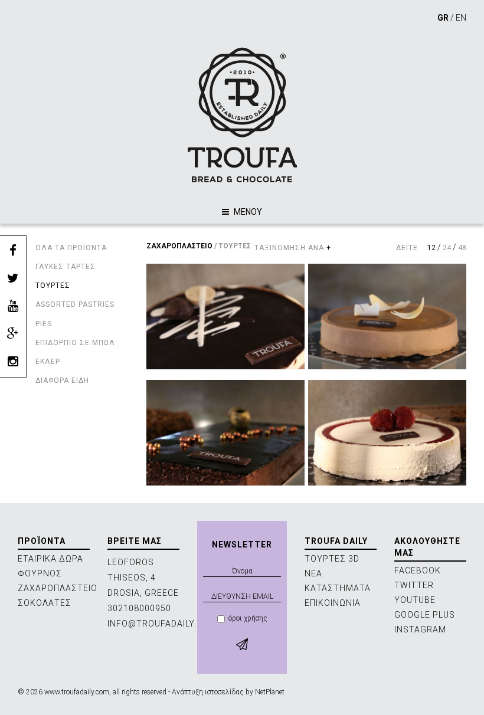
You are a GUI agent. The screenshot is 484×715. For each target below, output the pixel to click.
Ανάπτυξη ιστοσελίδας (208, 692)
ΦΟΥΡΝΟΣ (40, 573)
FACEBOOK (417, 570)
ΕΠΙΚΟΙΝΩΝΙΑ (333, 603)
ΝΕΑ (313, 573)
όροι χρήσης (247, 618)
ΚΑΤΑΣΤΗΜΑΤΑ (338, 588)
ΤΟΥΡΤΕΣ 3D (332, 558)
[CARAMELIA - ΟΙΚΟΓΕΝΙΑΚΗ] (387, 316)
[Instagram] (13, 362)
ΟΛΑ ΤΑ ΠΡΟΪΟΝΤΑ (71, 248)
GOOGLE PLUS (424, 614)
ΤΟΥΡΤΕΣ (52, 285)
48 (462, 248)
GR (443, 17)
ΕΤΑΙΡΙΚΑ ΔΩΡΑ (50, 558)
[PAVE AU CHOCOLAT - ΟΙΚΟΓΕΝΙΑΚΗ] (225, 433)
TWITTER (414, 585)
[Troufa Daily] (242, 114)
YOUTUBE (415, 600)
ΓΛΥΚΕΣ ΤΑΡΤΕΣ (65, 267)
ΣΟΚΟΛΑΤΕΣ (44, 603)
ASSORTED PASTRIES (75, 304)
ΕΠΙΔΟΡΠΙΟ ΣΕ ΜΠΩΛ (75, 343)
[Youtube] (13, 306)
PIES (43, 324)
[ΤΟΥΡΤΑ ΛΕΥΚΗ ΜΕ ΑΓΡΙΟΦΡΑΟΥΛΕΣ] (387, 433)
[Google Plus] (13, 334)
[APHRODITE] (225, 316)
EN (461, 17)
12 (431, 248)
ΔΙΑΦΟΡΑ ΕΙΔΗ (62, 380)
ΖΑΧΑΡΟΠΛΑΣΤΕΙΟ (179, 246)
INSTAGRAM (420, 629)
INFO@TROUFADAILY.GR (158, 623)
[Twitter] (13, 279)
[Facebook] (13, 251)
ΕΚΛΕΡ (47, 362)
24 (447, 248)
